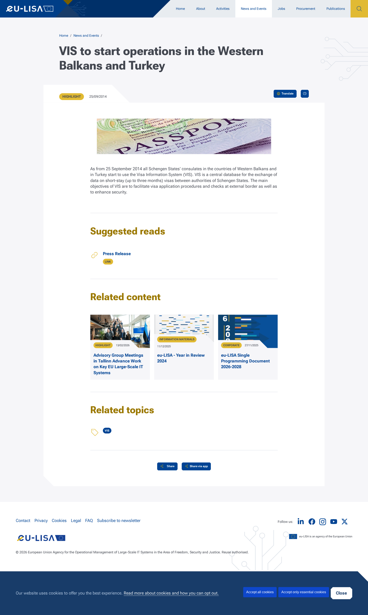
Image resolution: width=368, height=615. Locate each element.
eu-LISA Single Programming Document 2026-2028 (245, 361)
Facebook (311, 522)
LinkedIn (300, 522)
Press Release (117, 253)
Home (180, 9)
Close (341, 593)
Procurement (305, 9)
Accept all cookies (260, 592)
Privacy (41, 520)
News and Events (253, 9)
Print (305, 94)
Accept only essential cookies (303, 592)
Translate (287, 93)
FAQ (89, 520)
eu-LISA (34, 8)
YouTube (333, 522)
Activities (223, 9)
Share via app (199, 466)
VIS (107, 430)
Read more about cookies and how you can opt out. (171, 593)
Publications (335, 9)
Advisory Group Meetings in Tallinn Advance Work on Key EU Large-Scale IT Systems (118, 364)
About (200, 9)
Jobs (281, 9)
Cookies (59, 520)
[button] (167, 466)
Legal (76, 520)
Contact (23, 520)
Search (359, 8)
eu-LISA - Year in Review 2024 (181, 358)
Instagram (322, 521)
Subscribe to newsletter (119, 520)
